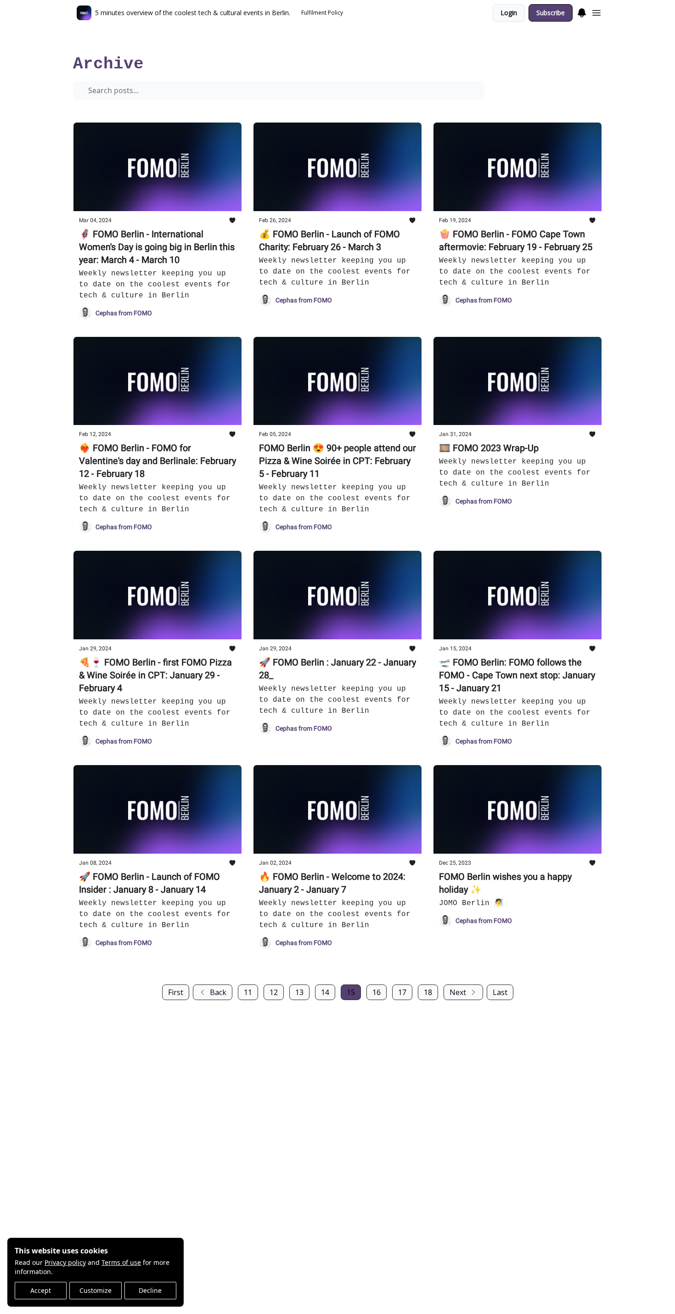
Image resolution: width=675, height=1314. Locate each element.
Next (458, 992)
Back (218, 992)
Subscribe (550, 12)
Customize (95, 1290)
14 (325, 992)
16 (376, 992)
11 (248, 992)
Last (500, 992)
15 (351, 992)
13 (299, 992)
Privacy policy (65, 1262)
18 (428, 992)
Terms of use (121, 1262)
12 (274, 992)
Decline (150, 1290)
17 (402, 992)
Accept (40, 1290)
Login (509, 12)
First (175, 992)
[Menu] (581, 11)
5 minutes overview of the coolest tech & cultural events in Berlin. (163, 44)
